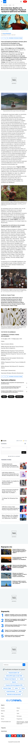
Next (2, 713)
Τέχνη (4, 396)
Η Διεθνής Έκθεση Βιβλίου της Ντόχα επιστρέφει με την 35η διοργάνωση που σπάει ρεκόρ (12, 391)
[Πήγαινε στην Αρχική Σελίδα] (4, 1)
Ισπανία (21, 678)
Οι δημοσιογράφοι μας (6, 721)
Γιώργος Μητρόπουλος (7, 33)
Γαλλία (23, 688)
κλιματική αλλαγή (11, 691)
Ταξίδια (2, 716)
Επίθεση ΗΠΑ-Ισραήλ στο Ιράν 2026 (14, 675)
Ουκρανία (14, 682)
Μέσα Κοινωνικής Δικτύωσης (14, 694)
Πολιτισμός (19, 396)
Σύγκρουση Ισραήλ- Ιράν (14, 672)
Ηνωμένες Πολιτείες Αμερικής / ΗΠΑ (14, 685)
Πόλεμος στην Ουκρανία (10, 678)
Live (25, 1)
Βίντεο (2, 718)
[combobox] (14, 664)
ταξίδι (20, 691)
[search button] (24, 664)
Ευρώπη (2, 708)
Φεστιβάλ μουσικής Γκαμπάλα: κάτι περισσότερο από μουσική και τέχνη (12, 383)
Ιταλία (16, 688)
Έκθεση (11, 396)
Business (3, 710)
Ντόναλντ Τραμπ (7, 688)
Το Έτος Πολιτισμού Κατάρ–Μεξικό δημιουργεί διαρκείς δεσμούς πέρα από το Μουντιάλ (11, 387)
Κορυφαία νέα (6, 547)
